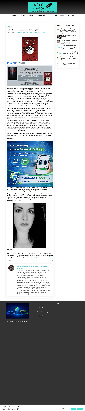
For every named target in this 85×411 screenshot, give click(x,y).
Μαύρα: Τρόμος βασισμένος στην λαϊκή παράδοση (23, 30)
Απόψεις (49, 19)
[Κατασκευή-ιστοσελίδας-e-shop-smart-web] (30, 163)
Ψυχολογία (22, 15)
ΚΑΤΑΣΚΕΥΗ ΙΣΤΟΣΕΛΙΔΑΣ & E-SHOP (17, 321)
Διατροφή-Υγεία (70, 15)
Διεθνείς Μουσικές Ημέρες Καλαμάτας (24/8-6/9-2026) (70, 52)
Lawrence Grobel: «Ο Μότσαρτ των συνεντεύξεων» (69, 41)
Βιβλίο (49, 15)
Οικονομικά (13, 15)
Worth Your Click (59, 15)
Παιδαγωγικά (33, 19)
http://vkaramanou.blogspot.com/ (44, 257)
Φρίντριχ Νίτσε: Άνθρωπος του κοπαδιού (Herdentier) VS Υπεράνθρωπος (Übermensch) (68, 30)
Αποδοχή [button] (74, 408)
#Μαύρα (41, 35)
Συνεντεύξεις (41, 15)
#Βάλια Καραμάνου (11, 35)
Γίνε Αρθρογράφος (42, 312)
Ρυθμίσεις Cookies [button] (66, 408)
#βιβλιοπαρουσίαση (25, 35)
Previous (9, 260)
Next (51, 260)
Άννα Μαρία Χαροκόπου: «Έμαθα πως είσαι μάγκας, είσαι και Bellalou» (70, 47)
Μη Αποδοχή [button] (80, 408)
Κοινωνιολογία (31, 15)
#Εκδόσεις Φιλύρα (34, 35)
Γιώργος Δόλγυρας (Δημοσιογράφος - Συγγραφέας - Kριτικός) (31, 32)
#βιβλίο (18, 35)
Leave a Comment (11, 34)
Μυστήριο (42, 19)
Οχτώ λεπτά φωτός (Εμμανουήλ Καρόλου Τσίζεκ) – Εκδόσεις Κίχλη (69, 58)
